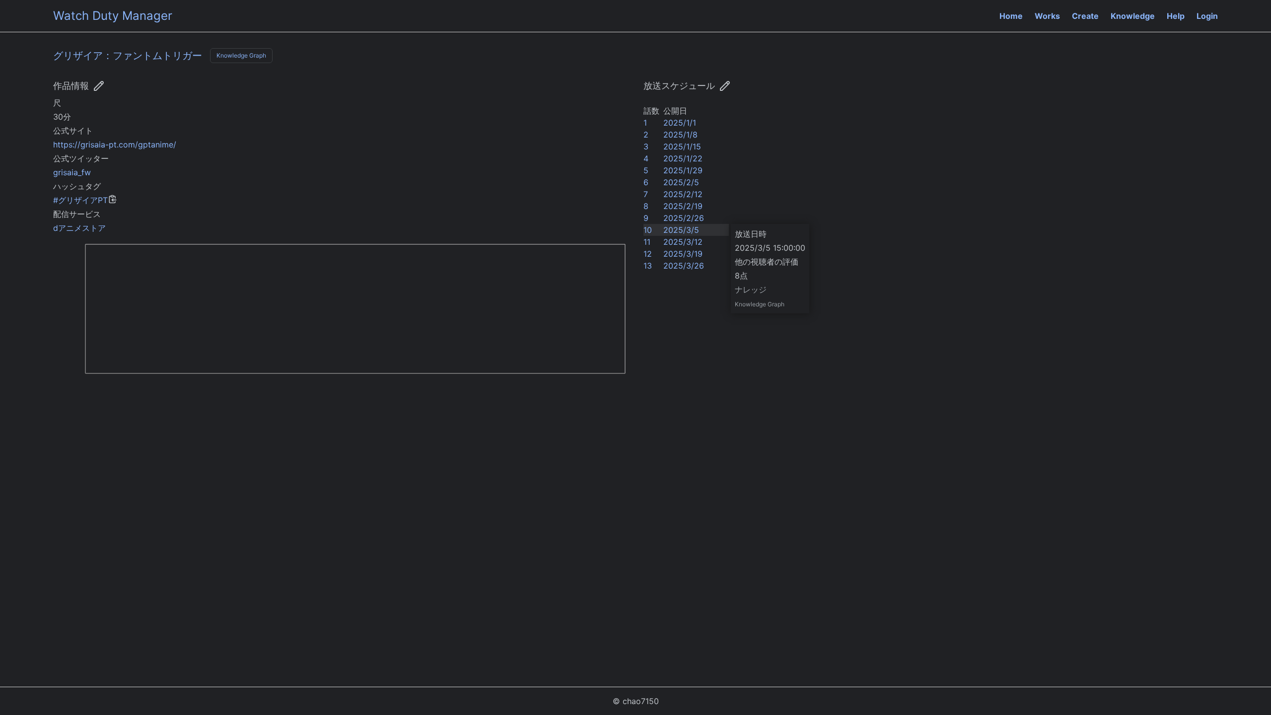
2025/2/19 (683, 206)
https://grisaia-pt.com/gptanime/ (114, 144)
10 (647, 230)
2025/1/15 (682, 146)
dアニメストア (79, 228)
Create (1085, 16)
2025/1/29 (683, 170)
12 (647, 254)
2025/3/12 (683, 242)
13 (647, 266)
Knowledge (1133, 16)
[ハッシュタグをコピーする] (113, 199)
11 (646, 242)
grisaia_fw (72, 172)
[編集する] (725, 86)
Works (1047, 16)
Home (1011, 16)
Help (1176, 16)
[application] (340, 316)
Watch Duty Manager (112, 15)
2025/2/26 (683, 218)
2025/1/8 (680, 135)
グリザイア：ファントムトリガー (127, 56)
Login (1207, 16)
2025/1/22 (683, 158)
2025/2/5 (681, 182)
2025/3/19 (683, 254)
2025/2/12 (683, 194)
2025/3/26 (683, 266)
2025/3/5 (681, 230)
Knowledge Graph (241, 55)
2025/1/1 (679, 123)
